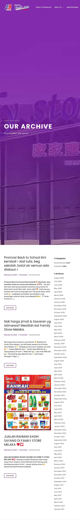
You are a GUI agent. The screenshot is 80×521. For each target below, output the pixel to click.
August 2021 (59, 485)
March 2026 (58, 295)
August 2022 (59, 444)
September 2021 (60, 481)
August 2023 (59, 402)
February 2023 (59, 423)
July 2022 (57, 447)
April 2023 (58, 416)
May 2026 (58, 288)
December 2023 (60, 388)
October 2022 (59, 437)
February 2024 (59, 381)
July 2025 (57, 323)
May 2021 (57, 495)
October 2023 (59, 395)
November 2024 (60, 350)
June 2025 (58, 326)
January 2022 (59, 468)
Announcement (73, 7)
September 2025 (60, 316)
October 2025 (59, 312)
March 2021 (58, 502)
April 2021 (58, 499)
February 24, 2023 (10, 275)
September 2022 (60, 440)
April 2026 (58, 292)
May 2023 (58, 413)
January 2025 (59, 344)
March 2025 (58, 337)
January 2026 (59, 302)
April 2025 (58, 333)
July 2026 (58, 281)
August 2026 (59, 278)
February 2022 (59, 464)
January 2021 (59, 509)
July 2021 (57, 488)
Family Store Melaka (43, 7)
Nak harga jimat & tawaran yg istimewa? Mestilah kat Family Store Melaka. (27, 325)
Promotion (24, 275)
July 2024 (58, 364)
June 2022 (58, 451)
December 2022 (60, 430)
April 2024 (58, 375)
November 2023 (60, 392)
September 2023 (60, 399)
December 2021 (60, 471)
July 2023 (58, 406)
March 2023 (58, 419)
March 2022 (58, 461)
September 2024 (60, 357)
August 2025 (59, 319)
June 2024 (58, 368)
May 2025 (58, 330)
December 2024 (60, 347)
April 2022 (58, 457)
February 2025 (59, 340)
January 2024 (59, 385)
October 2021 (59, 478)
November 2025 (60, 309)
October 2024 (59, 354)
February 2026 (59, 299)
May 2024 (58, 371)
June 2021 (58, 492)
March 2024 (58, 378)
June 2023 (58, 409)
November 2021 (60, 475)
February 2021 (59, 506)
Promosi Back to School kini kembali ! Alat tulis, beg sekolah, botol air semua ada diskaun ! (26, 263)
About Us (57, 7)
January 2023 (59, 426)
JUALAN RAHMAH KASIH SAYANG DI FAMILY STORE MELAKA (22, 440)
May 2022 (58, 454)
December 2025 (60, 306)
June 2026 (58, 285)
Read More (10, 308)
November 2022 (60, 433)
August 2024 (59, 361)
